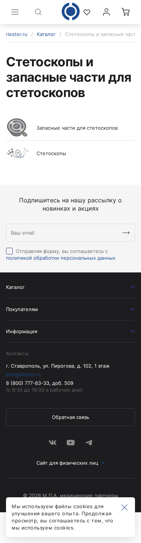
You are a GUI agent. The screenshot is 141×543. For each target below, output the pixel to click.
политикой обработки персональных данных (60, 258)
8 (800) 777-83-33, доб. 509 (39, 383)
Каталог (46, 34)
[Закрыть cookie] (124, 508)
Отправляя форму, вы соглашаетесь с (60, 254)
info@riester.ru (23, 374)
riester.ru (16, 34)
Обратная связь (70, 417)
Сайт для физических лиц (67, 463)
